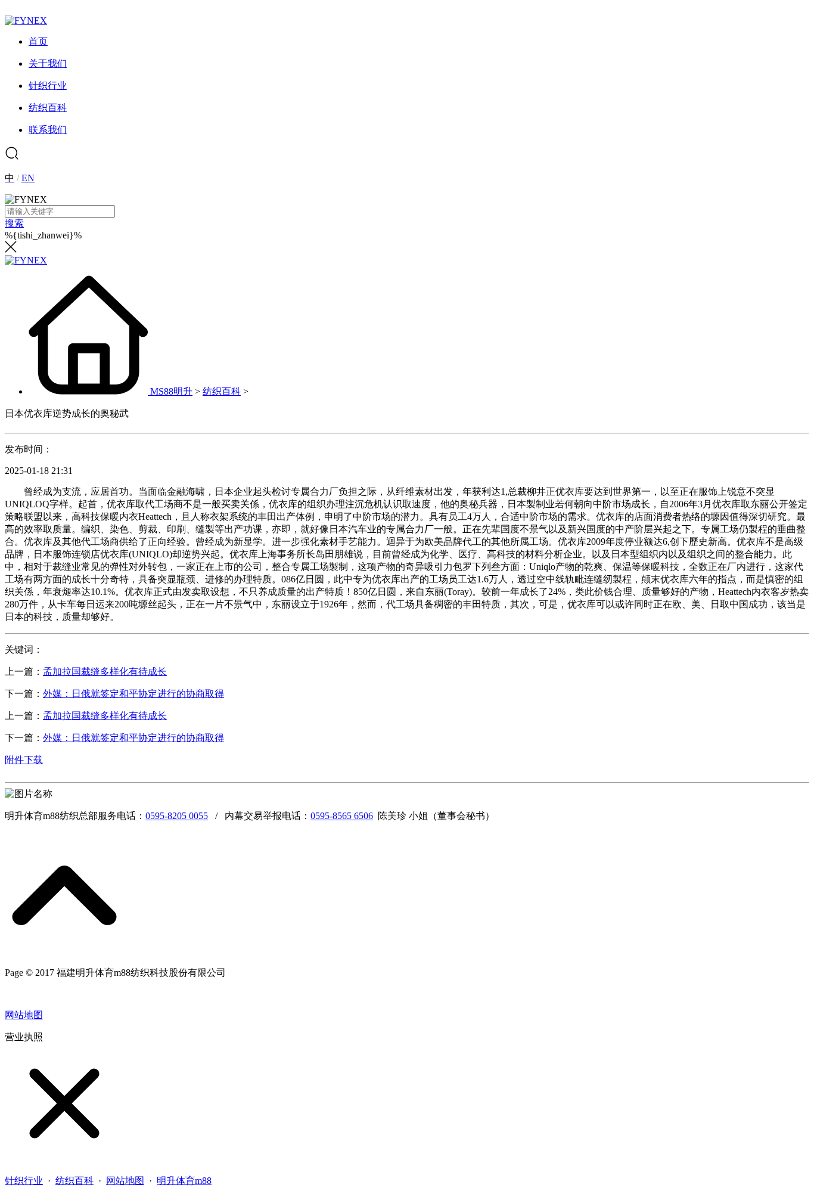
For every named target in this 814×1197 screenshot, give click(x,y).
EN (28, 178)
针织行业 (24, 1181)
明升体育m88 (184, 1181)
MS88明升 (171, 391)
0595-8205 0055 (176, 816)
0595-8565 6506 (341, 816)
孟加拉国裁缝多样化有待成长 (105, 671)
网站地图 (24, 1015)
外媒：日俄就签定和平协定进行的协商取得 (133, 694)
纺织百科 (222, 391)
